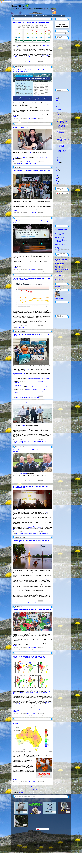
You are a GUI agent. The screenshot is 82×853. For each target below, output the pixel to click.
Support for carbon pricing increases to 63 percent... (62, 148)
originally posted (19, 509)
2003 (57, 183)
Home (14, 15)
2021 (57, 98)
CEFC (25, 441)
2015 (57, 164)
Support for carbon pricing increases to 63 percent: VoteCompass (32, 609)
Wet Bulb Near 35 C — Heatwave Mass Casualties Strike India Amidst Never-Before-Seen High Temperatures (31, 692)
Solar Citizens (44, 512)
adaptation (18, 715)
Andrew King (32, 709)
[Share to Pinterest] (42, 61)
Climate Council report (24, 759)
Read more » (15, 59)
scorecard (29, 62)
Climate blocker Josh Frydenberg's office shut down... (62, 126)
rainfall (36, 602)
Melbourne (41, 271)
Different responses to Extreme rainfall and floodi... (63, 146)
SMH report (24, 477)
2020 (57, 100)
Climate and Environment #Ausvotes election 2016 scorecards (31, 22)
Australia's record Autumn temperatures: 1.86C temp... (62, 154)
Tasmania (46, 481)
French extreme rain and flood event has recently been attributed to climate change (31, 579)
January (58, 162)
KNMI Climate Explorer (59, 242)
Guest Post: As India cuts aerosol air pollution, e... (62, 151)
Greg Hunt (41, 441)
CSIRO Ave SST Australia (59, 233)
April (58, 157)
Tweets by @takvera (59, 286)
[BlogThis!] (39, 61)
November (59, 109)
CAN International (58, 256)
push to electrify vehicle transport (19, 698)
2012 (57, 169)
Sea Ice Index (57, 247)
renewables (31, 533)
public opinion (33, 397)
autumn (21, 783)
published (24, 425)
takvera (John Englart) (60, 296)
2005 (57, 180)
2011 (57, 170)
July (58, 115)
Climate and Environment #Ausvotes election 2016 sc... (63, 119)
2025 (57, 92)
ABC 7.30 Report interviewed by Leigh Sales (32, 527)
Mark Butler (22, 442)
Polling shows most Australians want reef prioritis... (62, 135)
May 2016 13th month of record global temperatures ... (63, 132)
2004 (57, 181)
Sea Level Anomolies (59, 248)
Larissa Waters (46, 441)
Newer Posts (16, 786)
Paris (33, 602)
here (38, 107)
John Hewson (26, 533)
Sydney (43, 533)
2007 (57, 177)
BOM (24, 783)
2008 (57, 175)
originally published (23, 473)
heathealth (34, 715)
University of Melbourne (40, 709)
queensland (27, 442)
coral (17, 163)
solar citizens (39, 533)
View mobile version (32, 789)
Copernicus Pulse (58, 234)
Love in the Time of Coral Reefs (22, 127)
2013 (57, 167)
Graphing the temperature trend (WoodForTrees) (61, 241)
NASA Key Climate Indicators (60, 245)
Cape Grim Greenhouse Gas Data (61, 231)
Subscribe (61, 26)
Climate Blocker (25, 204)
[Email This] (38, 61)
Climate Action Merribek (59, 258)
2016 (57, 106)
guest (30, 715)
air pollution (26, 715)
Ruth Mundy (30, 152)
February (59, 160)
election (25, 62)
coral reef (26, 163)
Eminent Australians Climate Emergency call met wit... (62, 122)
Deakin (29, 271)
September (59, 112)
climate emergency (27, 120)
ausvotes (21, 62)
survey (38, 397)
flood (36, 481)
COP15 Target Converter (59, 237)
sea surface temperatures (37, 783)
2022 (57, 97)
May (58, 156)
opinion (31, 649)
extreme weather (32, 481)
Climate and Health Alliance (60, 263)
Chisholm (25, 271)
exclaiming (24, 589)
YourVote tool (26, 369)
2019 (57, 101)
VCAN (56, 280)
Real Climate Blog (58, 271)
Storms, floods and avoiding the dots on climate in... (63, 140)
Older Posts (49, 786)
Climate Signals (58, 266)
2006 (57, 178)
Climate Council (29, 783)
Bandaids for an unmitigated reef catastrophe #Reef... (62, 137)
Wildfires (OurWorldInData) (60, 250)
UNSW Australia (27, 709)
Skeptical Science (58, 275)
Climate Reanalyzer (58, 236)
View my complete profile (59, 298)
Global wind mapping (59, 239)
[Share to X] (40, 61)
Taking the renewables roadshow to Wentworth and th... (62, 142)
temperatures (21, 327)
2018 (57, 103)
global (17, 327)
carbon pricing (26, 649)
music (37, 163)
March (58, 159)
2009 (57, 173)
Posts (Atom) (20, 792)
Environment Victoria (17, 260)
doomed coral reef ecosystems (43, 157)
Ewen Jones (29, 441)
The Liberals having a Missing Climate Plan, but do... (62, 130)
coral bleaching (21, 163)
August (58, 114)
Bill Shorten (26, 481)
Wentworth (47, 533)
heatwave (38, 715)
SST (43, 783)
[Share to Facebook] (41, 61)
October (58, 111)
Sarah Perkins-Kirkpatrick (18, 709)
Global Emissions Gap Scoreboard (24, 15)
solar (35, 533)
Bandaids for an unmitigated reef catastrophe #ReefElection (30, 402)
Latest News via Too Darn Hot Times (56, 15)
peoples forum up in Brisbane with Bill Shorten (36, 526)
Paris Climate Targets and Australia (40, 15)
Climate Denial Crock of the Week (61, 264)
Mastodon (2, 0)
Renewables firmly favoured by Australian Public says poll (37, 389)
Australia (17, 62)
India (41, 715)
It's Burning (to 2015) (59, 267)
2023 (57, 95)
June (58, 117)
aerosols (22, 715)
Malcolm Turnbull (16, 442)
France (30, 602)
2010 (57, 172)
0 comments (33, 61)
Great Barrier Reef (32, 163)
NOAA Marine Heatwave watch (60, 244)
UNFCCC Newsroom (59, 279)
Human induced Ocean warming (19, 157)
